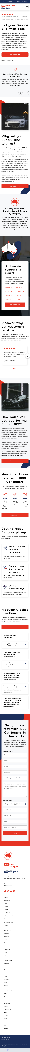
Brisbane (6, 936)
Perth (5, 952)
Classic (6, 1000)
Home (3, 60)
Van (5, 1025)
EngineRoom (19, 1050)
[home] (10, 7)
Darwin (6, 943)
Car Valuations (8, 961)
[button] (26, 7)
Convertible (7, 1003)
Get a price (7, 900)
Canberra (6, 940)
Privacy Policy (5, 1039)
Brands (6, 906)
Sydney (6, 955)
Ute (5, 1022)
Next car (6, 925)
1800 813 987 (8, 886)
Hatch (5, 1012)
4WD (5, 994)
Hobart (6, 946)
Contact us (7, 913)
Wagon (6, 1028)
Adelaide (6, 933)
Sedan (6, 1016)
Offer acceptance (9, 922)
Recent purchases (9, 919)
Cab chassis (7, 997)
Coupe (6, 1006)
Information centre (9, 916)
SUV (5, 1019)
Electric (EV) (7, 1009)
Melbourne (7, 949)
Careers (6, 909)
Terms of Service (6, 1037)
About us (6, 903)
